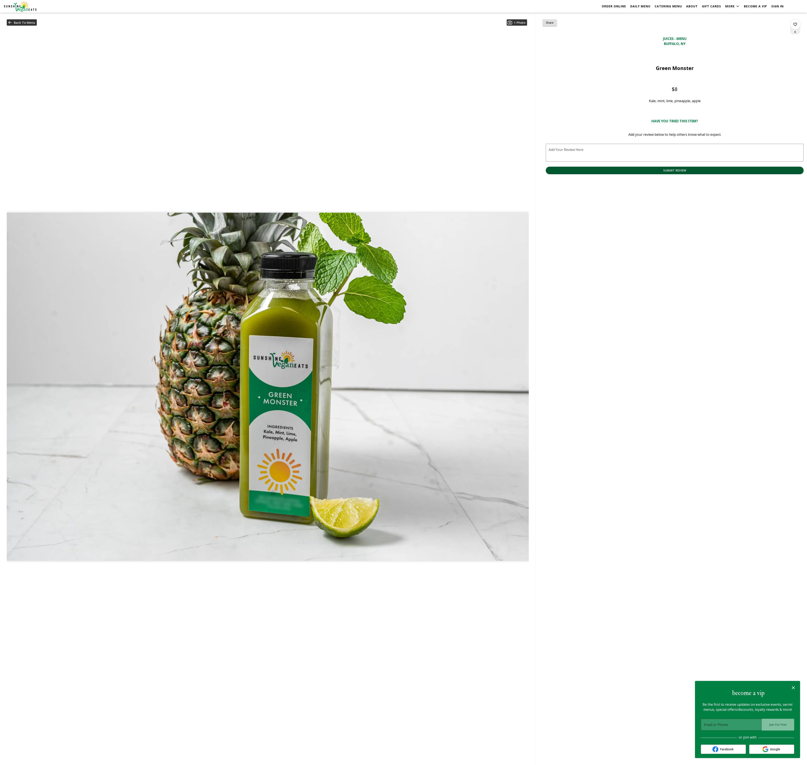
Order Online (614, 6)
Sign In (777, 6)
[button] (732, 6)
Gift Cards (711, 6)
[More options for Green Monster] (795, 24)
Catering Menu (668, 6)
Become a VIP (755, 6)
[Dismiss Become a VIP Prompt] (793, 688)
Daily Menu (640, 6)
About (692, 6)
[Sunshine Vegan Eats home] (22, 6)
